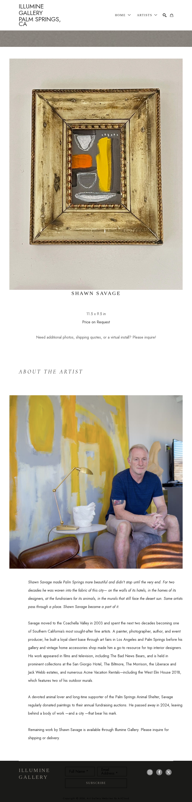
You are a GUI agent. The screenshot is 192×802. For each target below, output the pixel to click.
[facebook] (159, 772)
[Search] (164, 15)
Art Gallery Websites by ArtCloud (108, 798)
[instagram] (150, 772)
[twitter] (169, 772)
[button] (123, 15)
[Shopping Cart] (171, 15)
